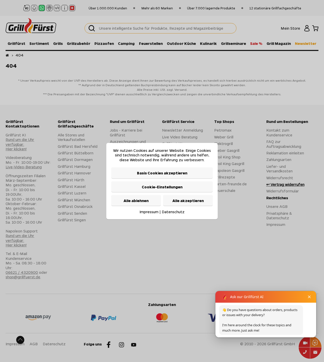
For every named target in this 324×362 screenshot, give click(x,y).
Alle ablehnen (136, 200)
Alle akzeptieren (188, 200)
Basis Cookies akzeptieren (162, 172)
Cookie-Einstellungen (162, 186)
